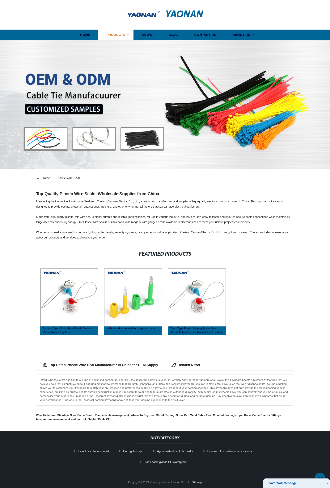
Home (85, 35)
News (147, 35)
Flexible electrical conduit (93, 451)
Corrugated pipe (133, 451)
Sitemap (197, 482)
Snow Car (182, 415)
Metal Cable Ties (200, 415)
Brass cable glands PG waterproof (165, 462)
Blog (173, 35)
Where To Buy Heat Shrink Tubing (153, 415)
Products (116, 35)
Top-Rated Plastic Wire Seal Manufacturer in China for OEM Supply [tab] (103, 365)
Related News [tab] (189, 365)
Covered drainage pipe (228, 415)
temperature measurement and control (61, 419)
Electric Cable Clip (99, 419)
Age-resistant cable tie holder (175, 451)
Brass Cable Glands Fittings (262, 415)
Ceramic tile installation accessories (229, 451)
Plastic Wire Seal (68, 178)
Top (320, 476)
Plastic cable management (112, 415)
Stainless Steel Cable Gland (75, 415)
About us (241, 35)
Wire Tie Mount (46, 415)
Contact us (205, 35)
